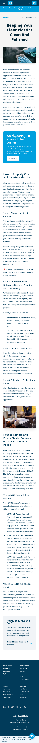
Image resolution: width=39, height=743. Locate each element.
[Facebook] (9, 707)
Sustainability (7, 697)
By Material (6, 668)
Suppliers (22, 671)
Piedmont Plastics (11, 737)
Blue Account (23, 697)
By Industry (6, 671)
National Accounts (25, 679)
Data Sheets (23, 689)
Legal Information (14, 739)
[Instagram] (22, 707)
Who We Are (23, 668)
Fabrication (6, 692)
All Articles (24, 739)
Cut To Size (6, 689)
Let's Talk (11, 158)
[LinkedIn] (5, 707)
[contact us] (34, 3)
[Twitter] (17, 707)
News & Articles (24, 692)
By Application (7, 674)
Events (21, 694)
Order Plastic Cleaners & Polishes (17, 643)
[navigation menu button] (4, 3)
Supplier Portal (24, 700)
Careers (22, 676)
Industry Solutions (25, 674)
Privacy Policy (22, 737)
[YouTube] (13, 707)
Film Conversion (8, 694)
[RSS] (26, 707)
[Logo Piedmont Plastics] (10, 3)
